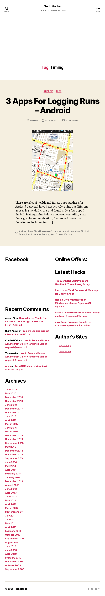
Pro (28, 234)
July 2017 (10, 416)
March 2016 (11, 431)
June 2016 (11, 427)
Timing (59, 234)
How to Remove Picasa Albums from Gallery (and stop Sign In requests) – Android (27, 344)
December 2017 (14, 408)
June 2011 (10, 519)
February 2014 (13, 473)
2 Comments (72, 120)
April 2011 (10, 527)
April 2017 (10, 420)
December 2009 (14, 561)
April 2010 (11, 554)
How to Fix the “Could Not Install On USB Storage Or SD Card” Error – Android (26, 321)
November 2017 (14, 412)
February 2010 (13, 557)
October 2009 (13, 565)
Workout (68, 234)
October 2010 (12, 534)
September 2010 (14, 538)
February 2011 (13, 531)
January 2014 (12, 477)
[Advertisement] (52, 46)
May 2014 (10, 466)
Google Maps (73, 231)
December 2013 (14, 481)
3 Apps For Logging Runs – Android (52, 105)
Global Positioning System (46, 231)
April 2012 (10, 504)
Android (48, 91)
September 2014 (14, 458)
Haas (35, 120)
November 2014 (14, 454)
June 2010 (11, 550)
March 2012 (11, 508)
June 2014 (11, 462)
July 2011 (10, 515)
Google (62, 231)
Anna (8, 366)
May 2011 (10, 523)
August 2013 (12, 485)
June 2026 (11, 389)
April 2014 (11, 469)
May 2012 (10, 500)
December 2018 (14, 397)
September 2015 (14, 443)
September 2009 (14, 569)
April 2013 (11, 492)
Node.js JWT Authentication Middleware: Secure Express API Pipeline (73, 303)
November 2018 (14, 401)
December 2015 (14, 435)
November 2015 (14, 439)
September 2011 (14, 512)
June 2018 (11, 404)
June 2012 (11, 496)
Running (45, 234)
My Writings (65, 345)
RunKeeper (36, 234)
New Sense (65, 351)
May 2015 (10, 447)
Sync (52, 234)
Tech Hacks (52, 6)
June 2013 (11, 489)
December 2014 (14, 450)
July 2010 (10, 546)
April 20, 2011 (51, 120)
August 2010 (12, 542)
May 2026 (10, 393)
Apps (58, 91)
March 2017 (11, 424)
